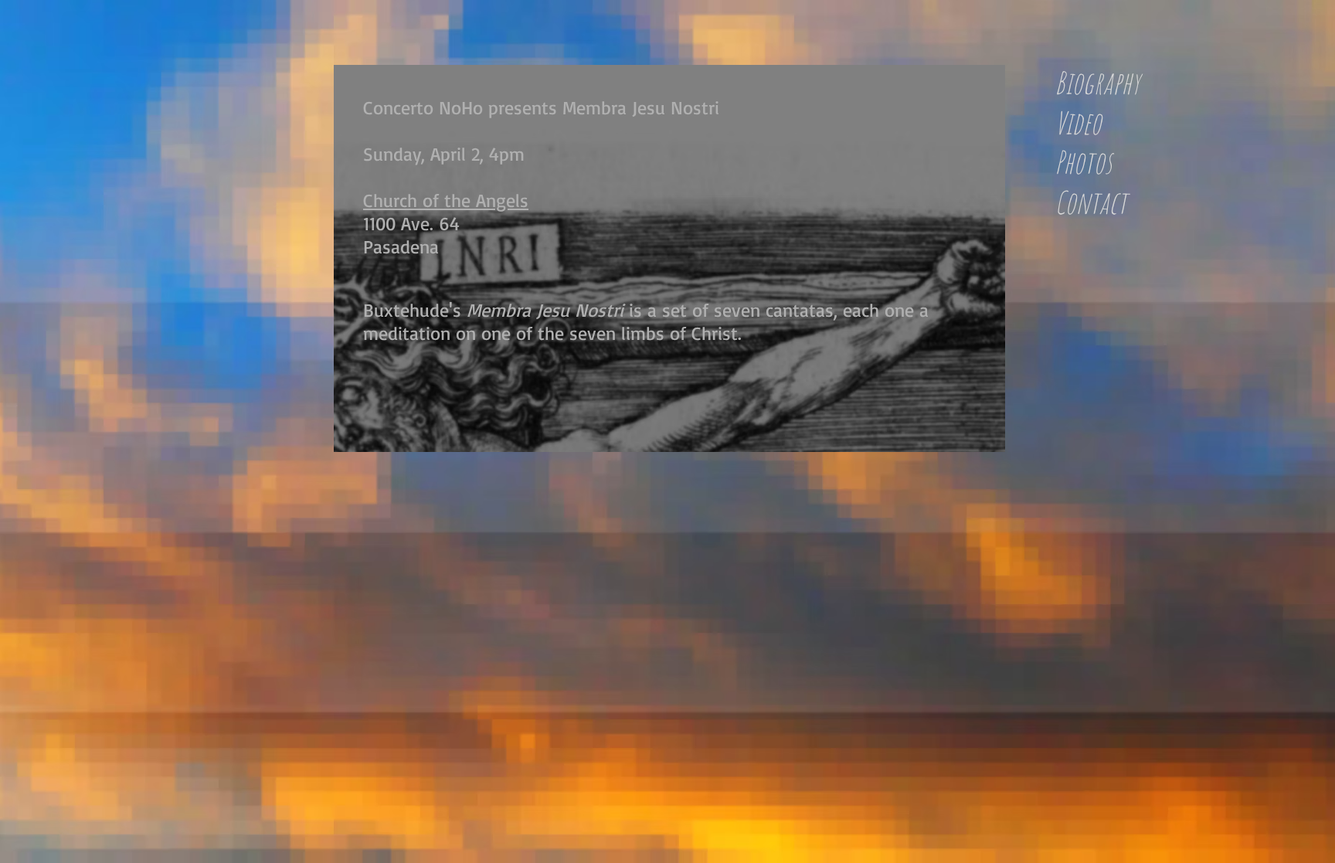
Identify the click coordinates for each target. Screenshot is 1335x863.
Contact (1090, 202)
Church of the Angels (445, 200)
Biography (1097, 83)
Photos (1083, 162)
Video (1078, 123)
